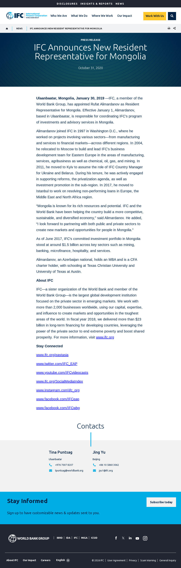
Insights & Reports (96, 3)
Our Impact (124, 15)
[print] (168, 28)
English (60, 560)
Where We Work (102, 15)
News (120, 3)
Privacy (133, 560)
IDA (68, 537)
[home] (7, 29)
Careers (45, 560)
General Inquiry (167, 560)
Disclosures (67, 3)
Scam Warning (148, 560)
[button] (172, 16)
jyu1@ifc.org (106, 470)
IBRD (60, 537)
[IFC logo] (26, 15)
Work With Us (155, 15)
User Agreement (116, 560)
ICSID (94, 537)
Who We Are (59, 15)
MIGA (84, 537)
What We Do (79, 15)
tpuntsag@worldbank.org (69, 470)
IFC (76, 537)
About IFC (12, 560)
